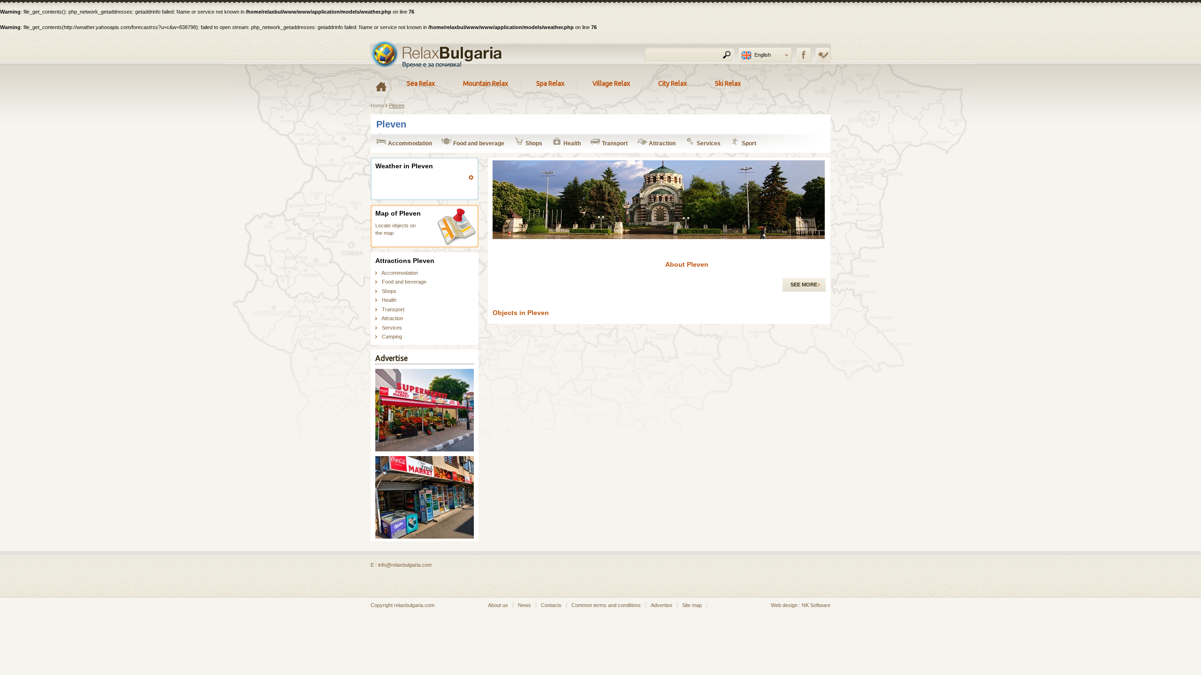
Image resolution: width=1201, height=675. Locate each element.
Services (708, 143)
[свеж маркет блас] (424, 449)
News (524, 605)
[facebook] (804, 55)
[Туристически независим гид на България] (437, 54)
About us (498, 605)
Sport (748, 143)
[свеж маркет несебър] (424, 537)
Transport (614, 143)
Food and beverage (478, 143)
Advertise (661, 605)
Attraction (661, 143)
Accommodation (409, 143)
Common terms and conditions (606, 605)
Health (571, 143)
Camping (392, 336)
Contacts (551, 605)
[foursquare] (823, 55)
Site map (692, 605)
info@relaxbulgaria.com (405, 565)
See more (804, 284)
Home (377, 105)
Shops (533, 143)
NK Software (816, 605)
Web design (784, 605)
